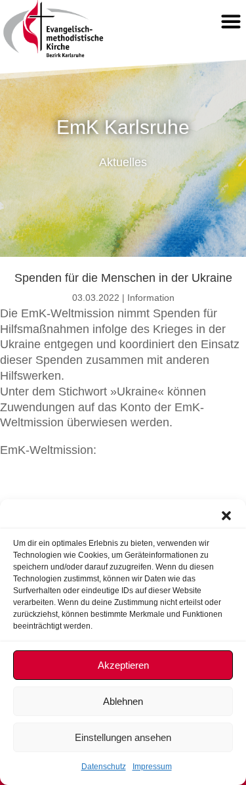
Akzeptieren (123, 665)
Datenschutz (103, 766)
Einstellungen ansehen (123, 737)
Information (150, 297)
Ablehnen (123, 701)
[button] (226, 515)
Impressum (152, 766)
